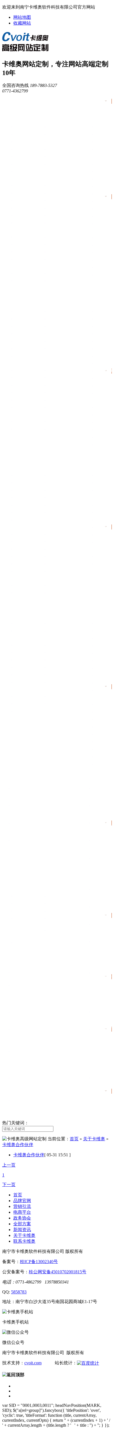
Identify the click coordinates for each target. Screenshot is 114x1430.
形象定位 (19, 623)
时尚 (16, 193)
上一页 (8, 1165)
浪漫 (16, 207)
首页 (11, 101)
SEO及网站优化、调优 (61, 920)
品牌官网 (16, 108)
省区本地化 (21, 273)
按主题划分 (27, 616)
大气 (16, 185)
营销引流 (16, 292)
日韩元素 (19, 134)
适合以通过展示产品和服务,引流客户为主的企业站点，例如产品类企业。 (45, 809)
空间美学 (52, 164)
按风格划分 (27, 178)
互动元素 (19, 164)
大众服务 (19, 630)
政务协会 (22, 1218)
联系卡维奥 (18, 1065)
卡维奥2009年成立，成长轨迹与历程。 (39, 1052)
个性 (16, 222)
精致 (49, 193)
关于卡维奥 (18, 999)
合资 (16, 251)
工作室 (18, 259)
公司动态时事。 (23, 973)
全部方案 (16, 776)
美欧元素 (52, 126)
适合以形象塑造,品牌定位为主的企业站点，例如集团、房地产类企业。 (45, 791)
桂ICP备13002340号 (39, 1261)
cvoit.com (33, 1362)
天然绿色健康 (56, 156)
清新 (16, 215)
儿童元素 (19, 156)
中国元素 (19, 126)
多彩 (49, 215)
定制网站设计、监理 (28, 896)
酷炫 (49, 207)
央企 (16, 236)
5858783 (19, 1292)
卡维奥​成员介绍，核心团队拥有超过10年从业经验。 (44, 1015)
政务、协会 (18, 604)
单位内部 (19, 696)
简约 (49, 185)
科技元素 (52, 134)
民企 (16, 244)
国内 (49, 273)
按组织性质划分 (32, 229)
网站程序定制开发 (59, 896)
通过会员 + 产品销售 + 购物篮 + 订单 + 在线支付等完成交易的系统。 (45, 826)
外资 (49, 244)
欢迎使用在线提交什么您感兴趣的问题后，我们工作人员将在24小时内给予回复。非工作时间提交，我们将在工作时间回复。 (44, 1083)
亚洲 (16, 280)
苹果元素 (52, 141)
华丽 (16, 200)
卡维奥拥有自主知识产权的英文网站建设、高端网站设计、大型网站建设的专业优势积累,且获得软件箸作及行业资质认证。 (45, 1035)
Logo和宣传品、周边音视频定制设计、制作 (28, 922)
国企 (49, 236)
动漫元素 (19, 141)
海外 (49, 280)
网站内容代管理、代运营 (61, 932)
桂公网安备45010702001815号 (57, 1271)
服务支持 (16, 877)
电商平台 (16, 456)
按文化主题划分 (32, 119)
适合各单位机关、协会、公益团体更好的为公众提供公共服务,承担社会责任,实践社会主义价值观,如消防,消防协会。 (45, 846)
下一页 (8, 1184)
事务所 (51, 251)
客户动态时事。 (23, 986)
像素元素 (52, 149)
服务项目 (25, 888)
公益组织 (52, 259)
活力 (49, 200)
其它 (16, 171)
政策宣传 (52, 623)
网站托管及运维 (57, 910)
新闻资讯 (16, 960)
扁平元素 (19, 149)
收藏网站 (22, 23)
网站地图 (22, 17)
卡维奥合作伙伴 (17, 1144)
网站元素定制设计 (59, 903)
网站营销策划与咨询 (28, 910)
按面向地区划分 (32, 266)
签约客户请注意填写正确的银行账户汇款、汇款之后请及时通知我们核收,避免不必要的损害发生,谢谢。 (45, 1105)
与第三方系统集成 (26, 903)
